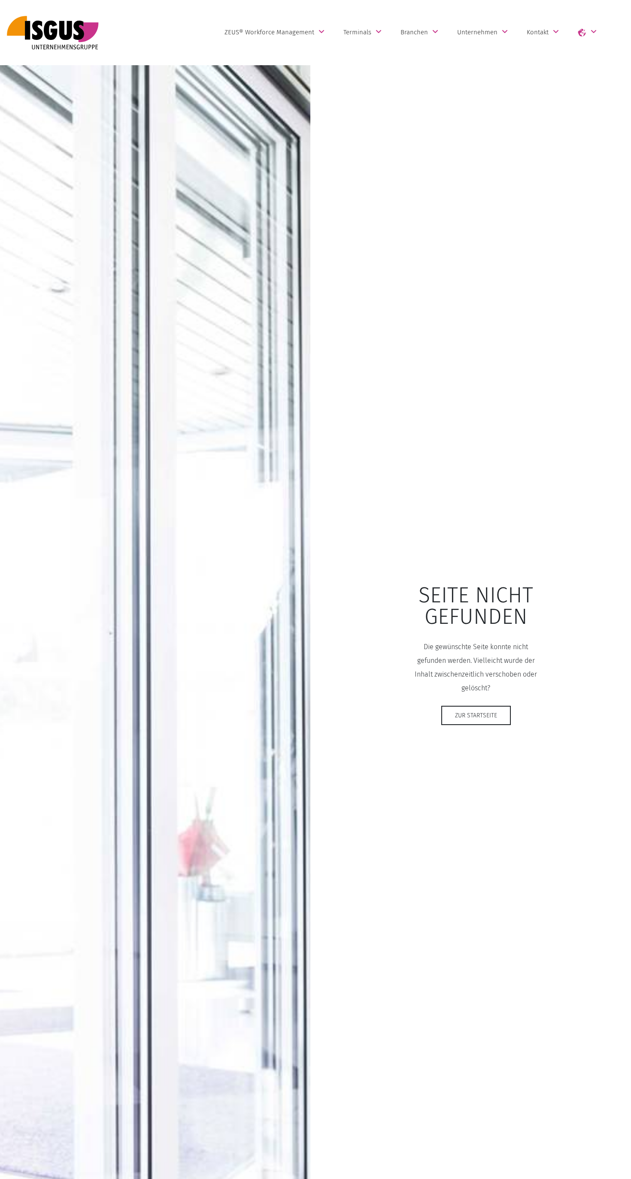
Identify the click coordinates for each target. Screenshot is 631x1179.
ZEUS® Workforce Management (269, 32)
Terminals (357, 32)
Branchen (414, 32)
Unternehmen (477, 32)
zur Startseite (476, 715)
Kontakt (538, 32)
